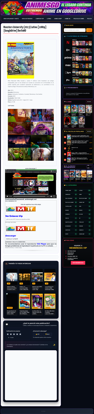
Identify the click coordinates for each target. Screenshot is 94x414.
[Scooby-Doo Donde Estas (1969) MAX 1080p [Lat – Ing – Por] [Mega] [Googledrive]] (90, 66)
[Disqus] (31, 375)
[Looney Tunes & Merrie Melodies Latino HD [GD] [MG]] (86, 66)
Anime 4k (67, 18)
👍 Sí (37, 334)
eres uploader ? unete (11, 18)
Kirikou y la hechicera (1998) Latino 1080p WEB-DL (24, 288)
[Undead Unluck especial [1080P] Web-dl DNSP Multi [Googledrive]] (80, 50)
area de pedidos (27, 18)
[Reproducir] (7, 196)
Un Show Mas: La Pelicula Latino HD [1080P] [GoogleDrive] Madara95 (36, 312)
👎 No (47, 334)
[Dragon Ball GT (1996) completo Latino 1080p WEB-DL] (73, 58)
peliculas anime (79, 18)
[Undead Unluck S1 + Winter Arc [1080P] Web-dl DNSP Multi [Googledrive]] (83, 50)
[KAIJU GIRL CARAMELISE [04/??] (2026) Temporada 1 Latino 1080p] (83, 43)
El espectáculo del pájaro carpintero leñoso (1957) (11, 312)
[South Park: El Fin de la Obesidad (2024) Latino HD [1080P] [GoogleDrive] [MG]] (86, 81)
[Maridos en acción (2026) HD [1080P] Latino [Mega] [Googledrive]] (77, 66)
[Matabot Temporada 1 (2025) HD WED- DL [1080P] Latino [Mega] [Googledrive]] (80, 73)
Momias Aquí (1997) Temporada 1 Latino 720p (37, 288)
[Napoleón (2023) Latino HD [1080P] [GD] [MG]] (90, 73)
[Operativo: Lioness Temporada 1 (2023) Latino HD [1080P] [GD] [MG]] (83, 81)
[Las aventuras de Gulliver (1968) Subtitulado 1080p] (90, 43)
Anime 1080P (58, 18)
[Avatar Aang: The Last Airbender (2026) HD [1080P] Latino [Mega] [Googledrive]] (73, 81)
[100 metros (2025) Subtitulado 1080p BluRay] (73, 43)
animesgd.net (47, 8)
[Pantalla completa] (54, 196)
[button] (31, 183)
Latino (49, 18)
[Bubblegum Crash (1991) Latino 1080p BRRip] (86, 43)
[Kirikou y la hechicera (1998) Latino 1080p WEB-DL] (86, 58)
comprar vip (40, 18)
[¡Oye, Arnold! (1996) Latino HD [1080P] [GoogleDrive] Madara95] (77, 81)
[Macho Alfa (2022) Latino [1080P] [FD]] (90, 81)
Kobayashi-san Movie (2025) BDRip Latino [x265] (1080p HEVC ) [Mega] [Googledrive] (80, 136)
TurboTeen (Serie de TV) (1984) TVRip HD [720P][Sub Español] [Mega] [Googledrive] (24, 312)
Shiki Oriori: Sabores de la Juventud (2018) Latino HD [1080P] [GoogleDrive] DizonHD (80, 159)
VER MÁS (89, 101)
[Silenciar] (51, 196)
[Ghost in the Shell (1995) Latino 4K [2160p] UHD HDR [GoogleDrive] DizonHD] (83, 66)
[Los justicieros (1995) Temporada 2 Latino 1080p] (80, 58)
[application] (31, 183)
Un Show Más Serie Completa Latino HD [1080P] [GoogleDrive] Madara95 (49, 312)
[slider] (29, 196)
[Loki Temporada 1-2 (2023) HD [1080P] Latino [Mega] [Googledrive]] (90, 50)
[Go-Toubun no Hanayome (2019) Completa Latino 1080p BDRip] (77, 43)
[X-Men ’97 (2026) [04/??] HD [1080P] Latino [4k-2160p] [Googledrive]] (77, 50)
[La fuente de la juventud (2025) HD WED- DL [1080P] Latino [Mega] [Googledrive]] (77, 73)
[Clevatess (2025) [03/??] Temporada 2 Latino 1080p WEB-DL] (80, 43)
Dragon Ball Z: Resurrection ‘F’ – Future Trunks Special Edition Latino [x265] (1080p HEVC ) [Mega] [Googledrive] (80, 141)
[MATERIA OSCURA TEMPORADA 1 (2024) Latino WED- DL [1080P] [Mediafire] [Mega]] (73, 73)
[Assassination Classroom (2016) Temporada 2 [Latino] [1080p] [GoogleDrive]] (73, 66)
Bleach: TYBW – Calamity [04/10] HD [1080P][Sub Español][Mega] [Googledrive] (80, 153)
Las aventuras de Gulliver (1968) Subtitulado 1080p (49, 288)
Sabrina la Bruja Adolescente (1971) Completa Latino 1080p (11, 288)
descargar (10, 235)
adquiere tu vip (75, 147)
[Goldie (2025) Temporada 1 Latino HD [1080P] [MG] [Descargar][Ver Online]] (86, 73)
